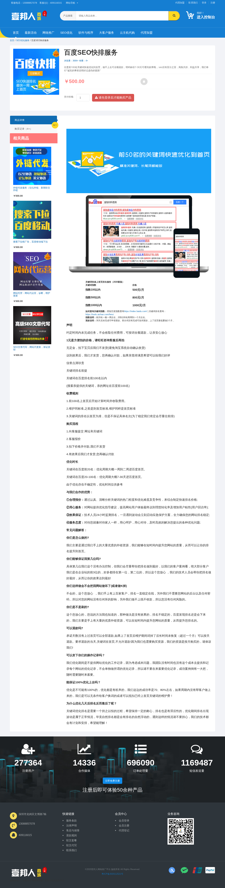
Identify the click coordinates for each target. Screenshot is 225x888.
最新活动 (31, 32)
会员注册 (124, 825)
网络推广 (48, 32)
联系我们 (193, 2)
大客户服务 (106, 32)
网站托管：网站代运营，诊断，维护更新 (31, 294)
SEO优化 (66, 32)
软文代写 (71, 845)
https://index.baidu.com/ (135, 311)
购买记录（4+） (23, 128)
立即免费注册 (112, 780)
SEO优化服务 (22, 40)
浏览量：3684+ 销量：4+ (76, 60)
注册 (213, 2)
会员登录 (124, 820)
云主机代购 (127, 32)
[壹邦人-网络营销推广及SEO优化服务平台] (28, 873)
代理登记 (124, 830)
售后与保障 (72, 830)
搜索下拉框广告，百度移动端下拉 (30, 241)
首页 (16, 32)
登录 (204, 2)
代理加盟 (180, 2)
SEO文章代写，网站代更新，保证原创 (31, 348)
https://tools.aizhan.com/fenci (99, 314)
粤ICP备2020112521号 (112, 874)
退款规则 (71, 835)
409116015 (25, 835)
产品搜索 (67, 15)
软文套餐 (71, 840)
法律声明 (71, 825)
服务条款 (71, 820)
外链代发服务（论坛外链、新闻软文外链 (31, 189)
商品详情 (20, 120)
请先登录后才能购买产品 (114, 97)
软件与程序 (85, 32)
